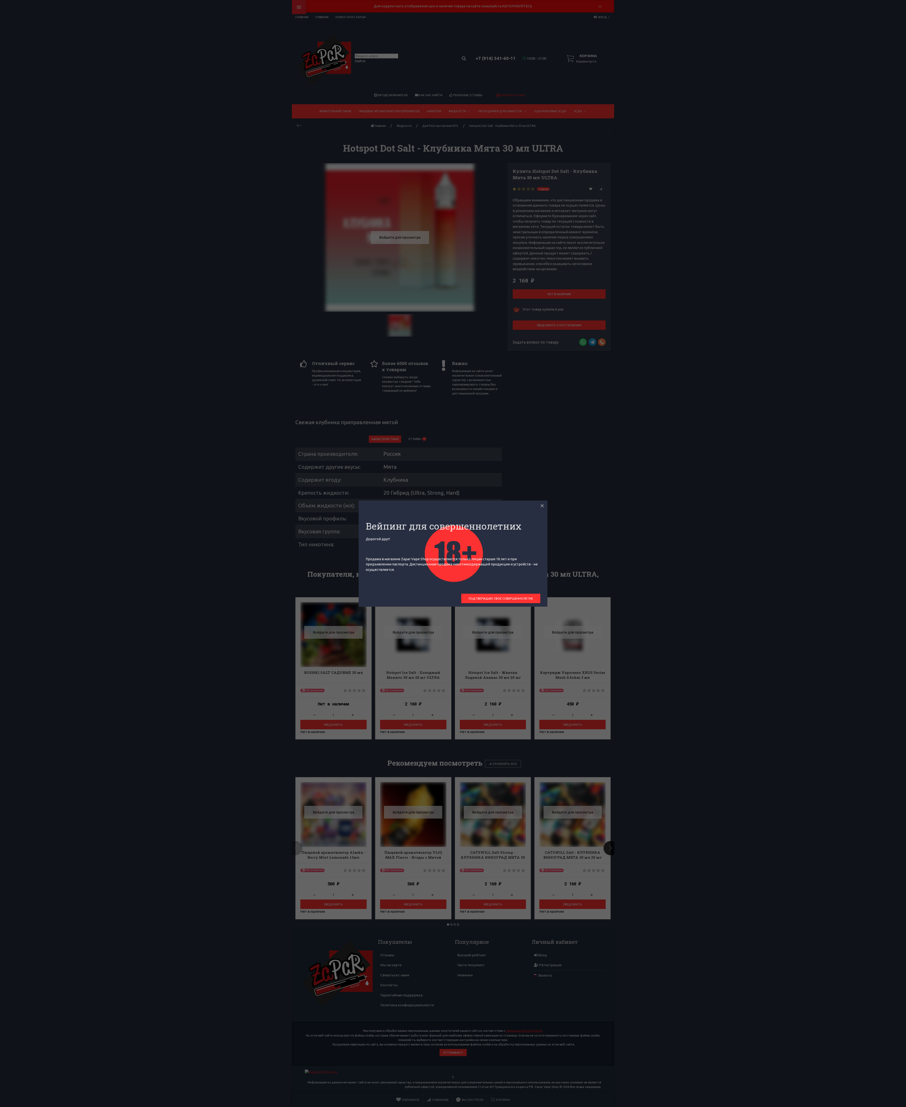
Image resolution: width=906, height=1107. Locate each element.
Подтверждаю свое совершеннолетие (501, 598)
